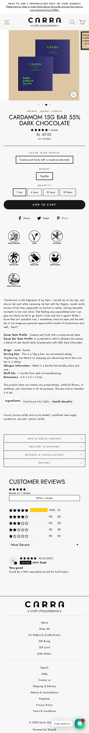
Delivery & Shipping (44, 446)
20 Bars (67, 192)
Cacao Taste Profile (44, 152)
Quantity (44, 185)
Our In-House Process (44, 438)
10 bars (50, 192)
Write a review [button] (44, 498)
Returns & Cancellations (44, 454)
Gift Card (44, 647)
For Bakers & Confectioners (44, 635)
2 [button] (43, 105)
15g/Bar (44, 176)
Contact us (44, 680)
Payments (44, 698)
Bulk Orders (44, 653)
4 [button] (50, 105)
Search (45, 667)
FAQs (44, 674)
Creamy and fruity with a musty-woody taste (44, 159)
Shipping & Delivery (44, 686)
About (44, 622)
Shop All (44, 629)
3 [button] (46, 105)
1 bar (20, 192)
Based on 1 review (19, 493)
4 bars (34, 192)
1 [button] (39, 105)
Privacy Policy (44, 705)
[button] (40, 130)
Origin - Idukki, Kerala (44, 111)
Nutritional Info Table (36, 401)
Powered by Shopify (44, 729)
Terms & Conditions (44, 711)
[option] (44, 7)
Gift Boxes (45, 641)
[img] (29, 558)
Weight (44, 169)
